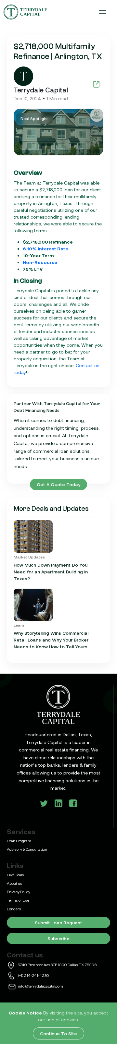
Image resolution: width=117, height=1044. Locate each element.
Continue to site (58, 1033)
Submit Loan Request (58, 922)
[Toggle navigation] (102, 12)
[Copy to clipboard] (96, 84)
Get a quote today (58, 484)
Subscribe (58, 938)
